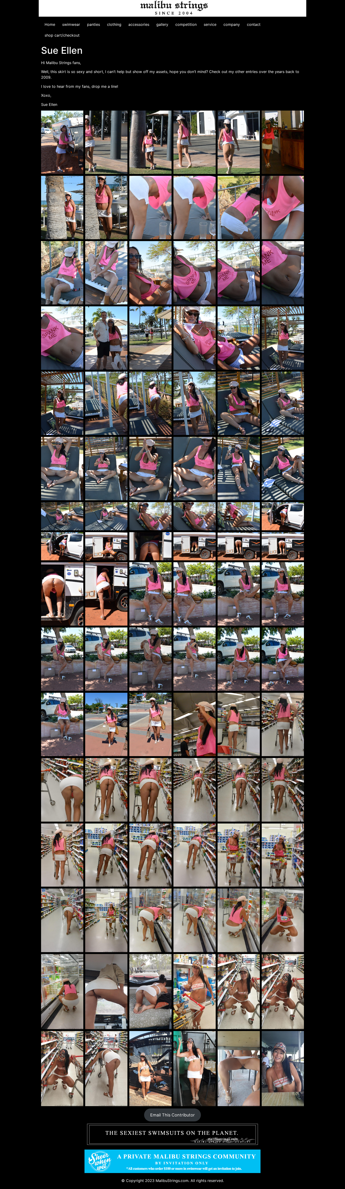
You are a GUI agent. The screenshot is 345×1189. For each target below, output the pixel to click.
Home (50, 24)
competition (186, 24)
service (210, 24)
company (231, 24)
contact (254, 24)
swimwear (71, 24)
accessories (138, 24)
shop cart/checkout (62, 35)
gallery (162, 24)
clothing (114, 24)
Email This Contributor (172, 1114)
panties (93, 24)
